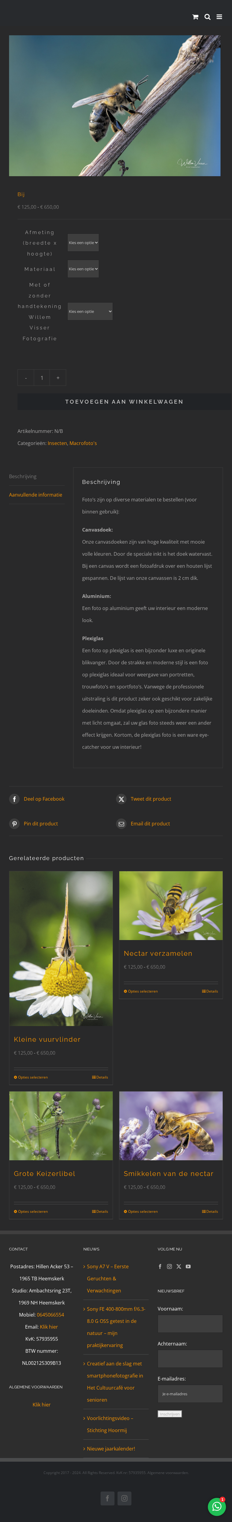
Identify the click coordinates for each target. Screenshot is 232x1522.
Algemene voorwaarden (167, 1472)
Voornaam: (170, 1308)
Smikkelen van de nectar (169, 1173)
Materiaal (40, 269)
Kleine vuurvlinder (47, 1039)
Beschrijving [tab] (23, 476)
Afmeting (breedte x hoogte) (40, 243)
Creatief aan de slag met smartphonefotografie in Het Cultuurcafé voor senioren (115, 1381)
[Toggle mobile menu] (220, 17)
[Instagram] (169, 1266)
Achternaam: (172, 1343)
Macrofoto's (83, 443)
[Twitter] (178, 1266)
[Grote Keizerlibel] (61, 1125)
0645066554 (50, 1314)
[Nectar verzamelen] (171, 905)
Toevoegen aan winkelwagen (124, 402)
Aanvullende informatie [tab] (35, 494)
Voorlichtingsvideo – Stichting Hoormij (110, 1424)
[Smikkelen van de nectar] (171, 1125)
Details (102, 1077)
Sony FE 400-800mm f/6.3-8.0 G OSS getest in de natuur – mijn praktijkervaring (116, 1327)
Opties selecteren (33, 1077)
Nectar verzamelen (158, 953)
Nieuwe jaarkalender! (111, 1448)
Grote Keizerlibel (45, 1173)
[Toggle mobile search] (208, 17)
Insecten (57, 443)
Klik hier (49, 1326)
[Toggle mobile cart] (195, 17)
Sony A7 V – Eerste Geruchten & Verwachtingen (108, 1278)
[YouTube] (188, 1266)
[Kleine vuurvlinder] (61, 948)
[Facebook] (160, 1266)
